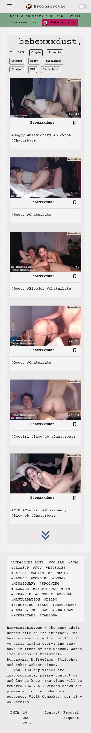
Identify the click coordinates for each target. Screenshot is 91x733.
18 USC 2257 (27, 718)
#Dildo (50, 600)
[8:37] (45, 251)
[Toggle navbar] (10, 6)
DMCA (14, 713)
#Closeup (20, 568)
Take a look (61, 23)
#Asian (37, 573)
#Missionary (39, 135)
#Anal (73, 563)
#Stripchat (37, 610)
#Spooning (49, 584)
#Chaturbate (23, 141)
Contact (52, 713)
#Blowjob (62, 135)
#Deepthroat (45, 589)
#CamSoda (48, 616)
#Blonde (19, 578)
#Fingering (22, 605)
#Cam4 (16, 610)
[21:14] (45, 400)
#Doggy (18, 135)
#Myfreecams (23, 616)
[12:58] (45, 98)
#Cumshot (44, 594)
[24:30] (45, 325)
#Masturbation (25, 600)
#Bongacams (63, 610)
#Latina (19, 573)
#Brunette (58, 573)
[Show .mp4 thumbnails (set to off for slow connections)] (83, 6)
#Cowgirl (20, 437)
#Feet (42, 605)
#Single (64, 594)
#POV (37, 568)
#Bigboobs (56, 568)
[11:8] (45, 473)
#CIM (15, 510)
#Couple (56, 563)
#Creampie (21, 594)
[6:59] (45, 177)
